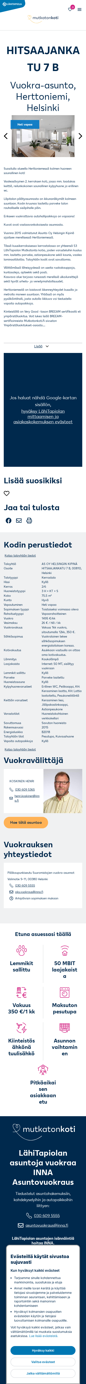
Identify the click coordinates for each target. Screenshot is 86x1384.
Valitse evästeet (43, 1362)
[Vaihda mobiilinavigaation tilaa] (79, 9)
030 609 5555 (25, 885)
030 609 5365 (25, 789)
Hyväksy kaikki (43, 1350)
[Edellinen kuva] (7, 136)
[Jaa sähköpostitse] (19, 522)
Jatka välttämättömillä (43, 1373)
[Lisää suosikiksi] (6, 494)
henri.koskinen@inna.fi (27, 798)
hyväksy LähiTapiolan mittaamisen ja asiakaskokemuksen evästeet (43, 416)
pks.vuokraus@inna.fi (29, 892)
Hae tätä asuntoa (26, 822)
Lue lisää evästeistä (43, 1336)
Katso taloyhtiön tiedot (20, 555)
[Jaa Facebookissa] (9, 522)
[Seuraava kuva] (78, 136)
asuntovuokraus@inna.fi (47, 1225)
